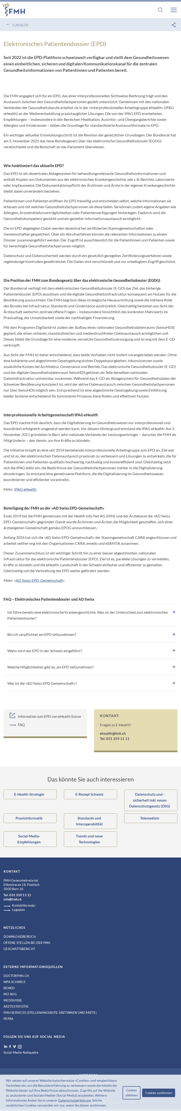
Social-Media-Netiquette (21, 1052)
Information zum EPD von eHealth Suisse (49, 716)
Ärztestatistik (16, 1006)
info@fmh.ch (12, 899)
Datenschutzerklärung (74, 1100)
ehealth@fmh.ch (113, 733)
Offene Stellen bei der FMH (27, 943)
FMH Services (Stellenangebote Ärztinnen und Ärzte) (50, 1012)
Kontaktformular (24, 905)
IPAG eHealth (25, 489)
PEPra (8, 1019)
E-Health (20, 24)
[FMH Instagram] (20, 1047)
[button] (108, 1106)
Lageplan (18, 910)
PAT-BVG (10, 994)
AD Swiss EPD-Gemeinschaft (39, 580)
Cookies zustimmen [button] (158, 1093)
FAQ (21, 724)
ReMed (9, 988)
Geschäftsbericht (19, 949)
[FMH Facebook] (10, 1046)
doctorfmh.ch (16, 976)
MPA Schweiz (14, 982)
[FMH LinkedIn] (6, 1046)
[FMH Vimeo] (14, 1046)
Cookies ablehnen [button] (131, 1092)
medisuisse (13, 1000)
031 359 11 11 (20, 895)
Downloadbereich (20, 936)
